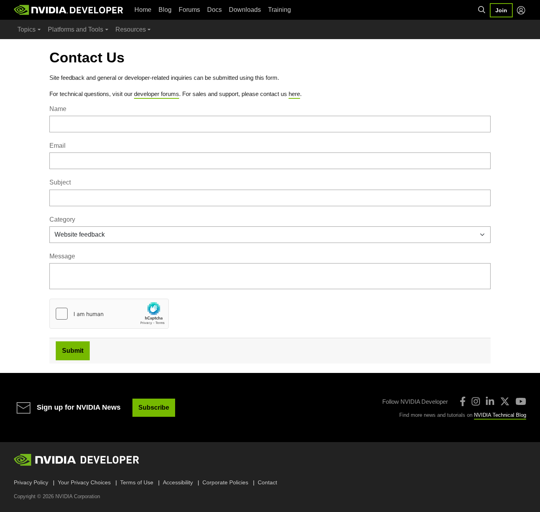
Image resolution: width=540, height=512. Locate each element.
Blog (165, 9)
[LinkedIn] (490, 401)
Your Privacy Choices (84, 482)
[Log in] (521, 10)
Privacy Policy (31, 482)
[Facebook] (463, 401)
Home (142, 9)
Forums (189, 9)
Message (62, 256)
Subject (60, 182)
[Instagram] (476, 401)
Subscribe (153, 407)
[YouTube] (520, 401)
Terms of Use (136, 482)
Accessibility (178, 482)
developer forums (156, 93)
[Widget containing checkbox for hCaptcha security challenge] (109, 314)
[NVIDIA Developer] (69, 10)
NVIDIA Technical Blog (500, 415)
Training (279, 9)
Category (62, 219)
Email (57, 145)
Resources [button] (130, 29)
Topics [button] (26, 29)
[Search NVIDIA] (482, 10)
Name (57, 108)
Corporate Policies (225, 482)
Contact (267, 482)
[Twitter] (505, 401)
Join (501, 10)
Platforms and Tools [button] (75, 29)
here (294, 93)
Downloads (245, 9)
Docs (214, 9)
